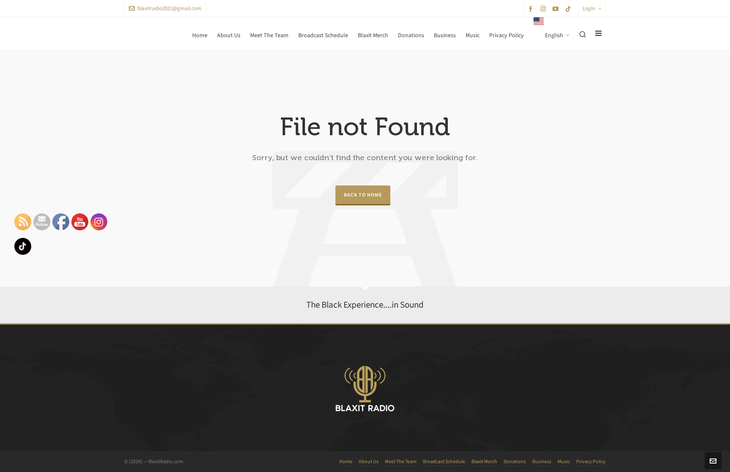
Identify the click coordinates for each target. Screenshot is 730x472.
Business (541, 461)
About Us (369, 461)
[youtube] (557, 8)
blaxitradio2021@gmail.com (169, 8)
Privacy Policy (591, 461)
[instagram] (544, 8)
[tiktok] (569, 8)
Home (345, 461)
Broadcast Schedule (444, 461)
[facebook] (532, 8)
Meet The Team (401, 461)
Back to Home (363, 194)
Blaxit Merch (484, 461)
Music (564, 461)
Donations (515, 461)
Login (589, 8)
